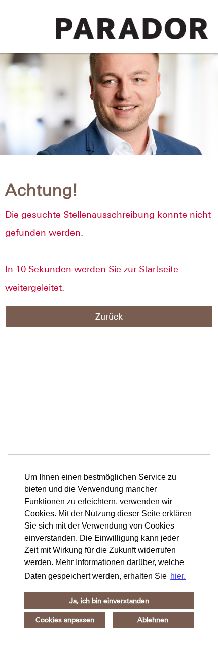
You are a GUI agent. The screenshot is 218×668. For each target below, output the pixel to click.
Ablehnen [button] (152, 620)
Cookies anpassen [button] (64, 620)
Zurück (109, 316)
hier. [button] (178, 576)
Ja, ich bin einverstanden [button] (109, 600)
